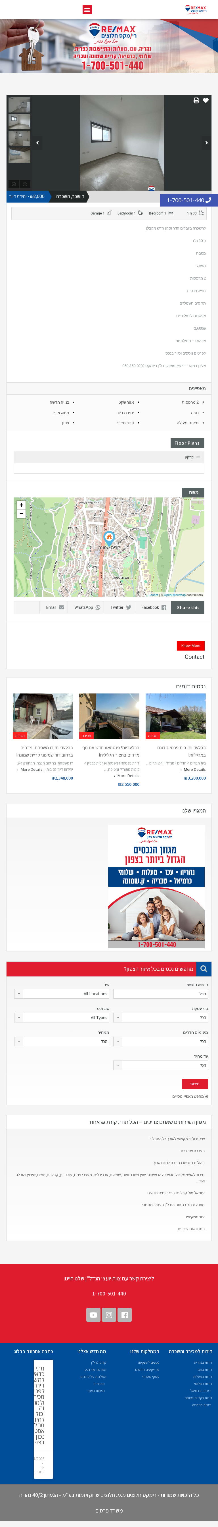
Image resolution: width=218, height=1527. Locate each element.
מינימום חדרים (195, 1032)
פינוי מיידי (125, 422)
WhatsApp (83, 607)
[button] (87, 9)
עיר (106, 984)
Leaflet (153, 594)
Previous (37, 143)
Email (51, 607)
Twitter (116, 607)
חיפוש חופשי (197, 984)
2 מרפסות (190, 402)
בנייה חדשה (59, 402)
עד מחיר (201, 1056)
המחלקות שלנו (144, 1351)
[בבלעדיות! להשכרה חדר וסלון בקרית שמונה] (109, 539)
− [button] (21, 513)
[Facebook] (125, 1315)
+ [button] (21, 505)
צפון (65, 422)
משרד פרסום (109, 1510)
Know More (190, 645)
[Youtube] (93, 1315)
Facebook (150, 607)
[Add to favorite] (206, 102)
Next (206, 143)
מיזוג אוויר (60, 412)
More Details (194, 769)
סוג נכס (103, 1008)
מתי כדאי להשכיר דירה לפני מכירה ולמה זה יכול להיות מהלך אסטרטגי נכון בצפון (34, 1405)
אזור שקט (126, 402)
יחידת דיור (125, 412)
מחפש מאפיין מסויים (188, 1096)
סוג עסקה (200, 1008)
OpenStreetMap (175, 594)
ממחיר (103, 1032)
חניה (195, 412)
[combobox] (61, 994)
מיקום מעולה (188, 422)
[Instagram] (109, 1315)
